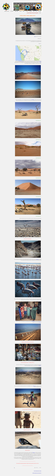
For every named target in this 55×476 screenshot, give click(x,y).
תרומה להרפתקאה (6, 11)
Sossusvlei (32, 99)
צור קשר (20, 11)
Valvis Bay (37, 259)
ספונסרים (30, 11)
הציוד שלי (27, 11)
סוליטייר (40, 61)
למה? (33, 11)
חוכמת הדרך (11, 11)
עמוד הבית (39, 11)
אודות (36, 11)
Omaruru (34, 452)
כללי (34, 467)
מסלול (23, 11)
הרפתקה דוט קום (25, 3)
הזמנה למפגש (16, 11)
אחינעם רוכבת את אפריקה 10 (32, 12)
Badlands (40, 365)
